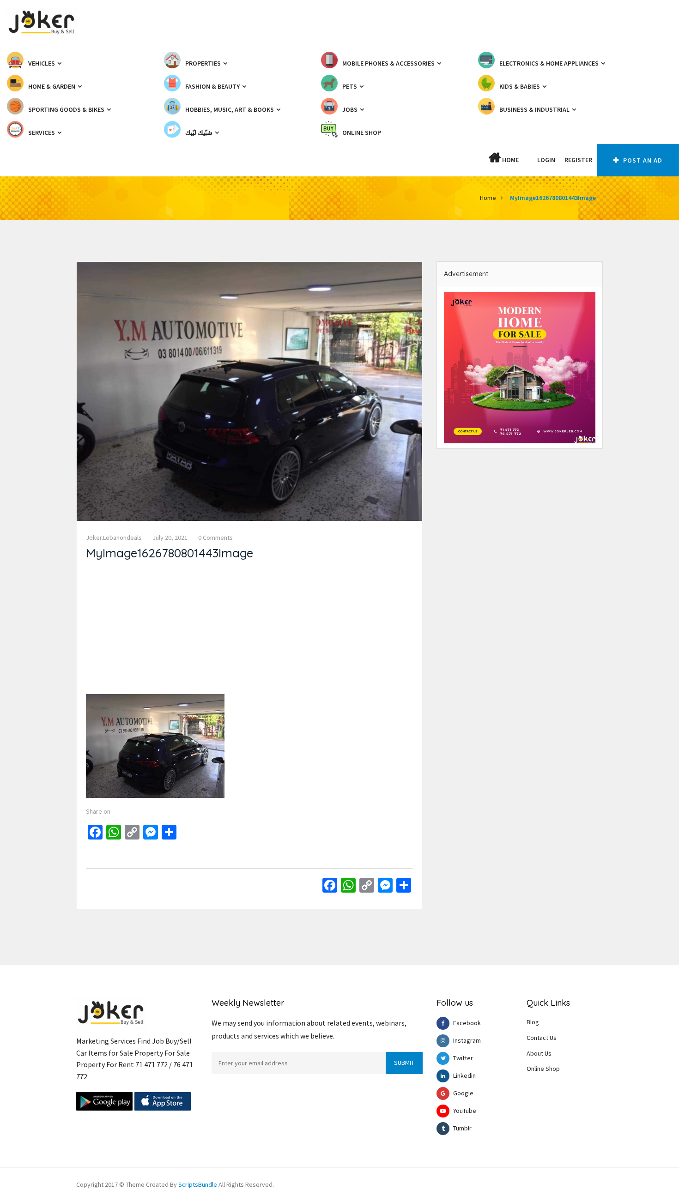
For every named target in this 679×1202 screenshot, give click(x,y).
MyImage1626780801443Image (553, 197)
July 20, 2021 (170, 537)
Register (578, 160)
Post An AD (641, 160)
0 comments (215, 537)
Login (546, 160)
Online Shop (543, 1068)
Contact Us (542, 1037)
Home (510, 160)
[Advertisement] (249, 629)
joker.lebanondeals (114, 537)
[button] (528, 160)
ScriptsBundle (197, 1184)
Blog (533, 1022)
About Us (539, 1053)
